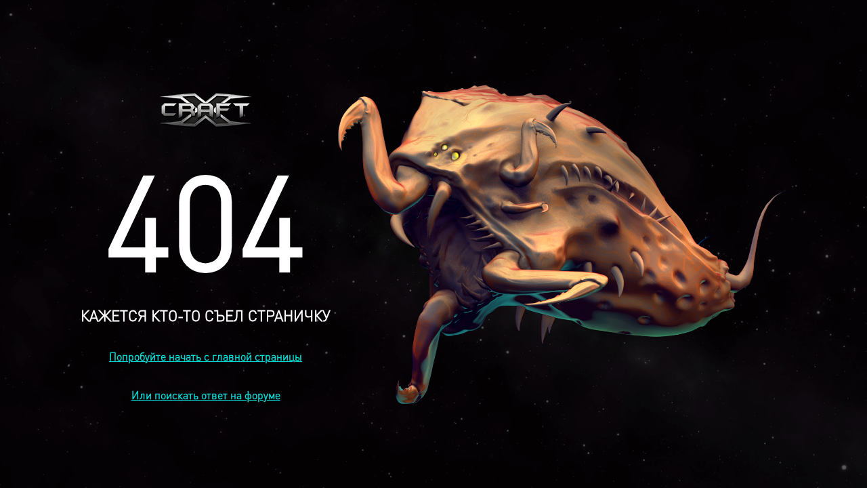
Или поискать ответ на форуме (205, 395)
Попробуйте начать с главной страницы (205, 356)
